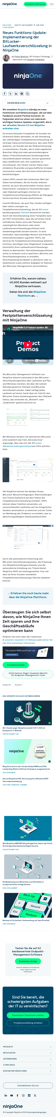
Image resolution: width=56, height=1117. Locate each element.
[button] (5, 94)
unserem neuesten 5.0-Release (21, 639)
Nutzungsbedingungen (36, 1112)
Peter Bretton (21, 56)
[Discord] (29, 1095)
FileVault (25, 212)
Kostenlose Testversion (35, 4)
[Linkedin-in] (5, 1095)
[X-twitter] (35, 1095)
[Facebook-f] (17, 1095)
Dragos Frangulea (35, 59)
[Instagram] (23, 1095)
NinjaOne (7, 25)
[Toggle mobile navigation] (52, 4)
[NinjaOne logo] (10, 4)
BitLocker (43, 209)
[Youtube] (11, 1095)
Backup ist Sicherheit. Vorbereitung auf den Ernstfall (26, 920)
